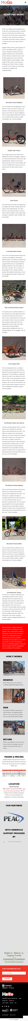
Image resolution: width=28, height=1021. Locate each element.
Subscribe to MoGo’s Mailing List (9, 998)
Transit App (4, 1000)
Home (20, 998)
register (7, 978)
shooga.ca (16, 1019)
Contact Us (11, 1000)
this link (20, 646)
